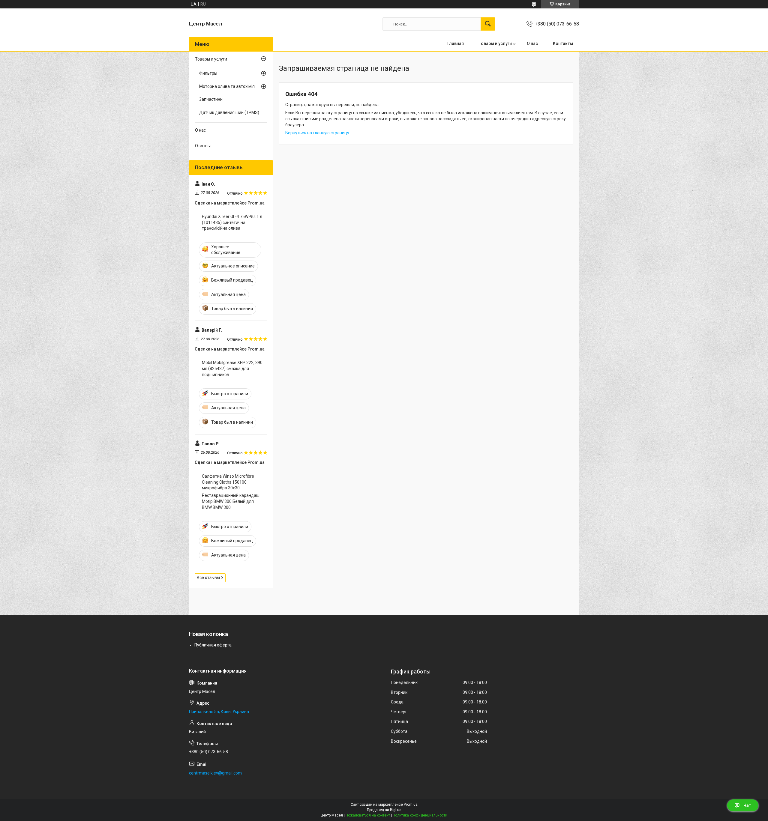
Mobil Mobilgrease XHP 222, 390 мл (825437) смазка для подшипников (232, 368)
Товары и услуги (495, 43)
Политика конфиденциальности (420, 815)
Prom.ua (411, 804)
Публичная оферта (213, 645)
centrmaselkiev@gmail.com (215, 773)
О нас (532, 43)
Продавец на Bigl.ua (384, 810)
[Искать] (488, 24)
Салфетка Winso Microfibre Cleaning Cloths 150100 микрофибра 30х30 (228, 482)
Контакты (563, 43)
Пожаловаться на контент (368, 815)
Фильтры (208, 73)
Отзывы (203, 145)
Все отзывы (208, 577)
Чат (747, 805)
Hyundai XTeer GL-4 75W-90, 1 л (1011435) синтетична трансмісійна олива (232, 222)
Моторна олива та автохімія (227, 86)
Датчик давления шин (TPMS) (229, 112)
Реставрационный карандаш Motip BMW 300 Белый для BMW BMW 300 (231, 501)
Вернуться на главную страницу (317, 132)
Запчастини (211, 99)
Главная (455, 43)
